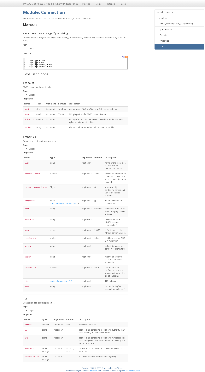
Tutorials (111, 4)
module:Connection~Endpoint (64, 203)
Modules (86, 4)
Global (123, 4)
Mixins (98, 4)
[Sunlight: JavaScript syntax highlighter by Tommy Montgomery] (126, 57)
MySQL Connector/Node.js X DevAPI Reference (50, 3)
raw (123, 57)
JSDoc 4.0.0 (94, 370)
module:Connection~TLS (61, 281)
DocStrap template (132, 370)
